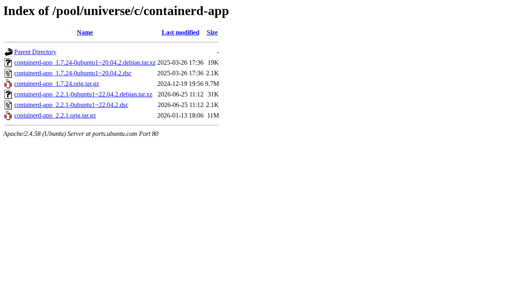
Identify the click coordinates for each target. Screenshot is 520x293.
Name (85, 32)
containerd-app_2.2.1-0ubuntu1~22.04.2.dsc (71, 104)
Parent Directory (35, 51)
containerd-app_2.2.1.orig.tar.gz (55, 115)
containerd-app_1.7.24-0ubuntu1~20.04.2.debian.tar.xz (85, 62)
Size (212, 32)
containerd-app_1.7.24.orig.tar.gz (56, 83)
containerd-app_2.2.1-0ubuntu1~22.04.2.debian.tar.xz (83, 94)
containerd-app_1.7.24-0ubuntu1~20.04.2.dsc (73, 73)
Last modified (180, 32)
